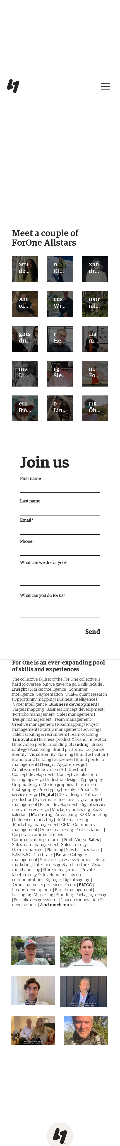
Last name (30, 501)
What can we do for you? (43, 562)
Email (25, 520)
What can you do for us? (42, 595)
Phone (26, 541)
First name (30, 478)
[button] (105, 86)
